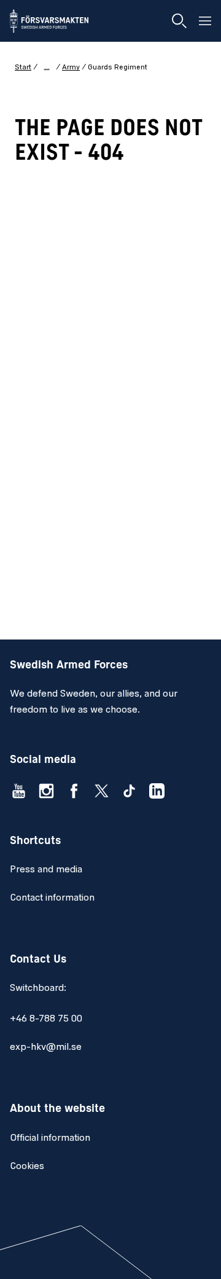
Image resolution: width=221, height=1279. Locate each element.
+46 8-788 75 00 (46, 1019)
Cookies (27, 1166)
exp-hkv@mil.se (46, 1047)
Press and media (46, 870)
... (47, 67)
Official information (50, 1138)
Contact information (52, 898)
